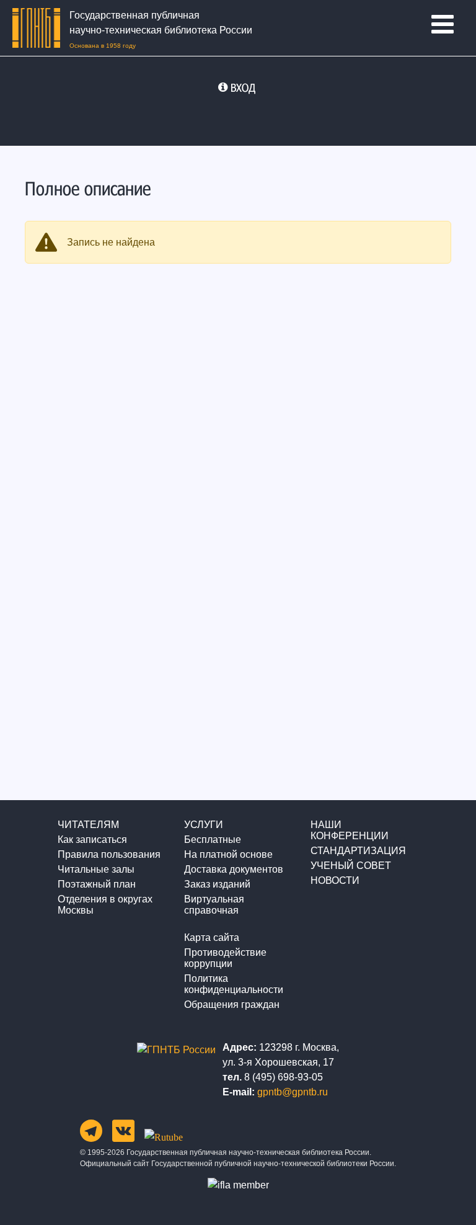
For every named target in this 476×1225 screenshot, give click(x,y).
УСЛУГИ (203, 824)
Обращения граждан (232, 1004)
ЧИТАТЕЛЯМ (88, 824)
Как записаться (92, 839)
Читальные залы (96, 869)
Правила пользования (109, 854)
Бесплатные (212, 839)
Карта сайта (211, 937)
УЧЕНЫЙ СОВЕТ (351, 865)
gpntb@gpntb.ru (292, 1092)
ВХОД (243, 87)
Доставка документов (233, 869)
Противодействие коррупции (225, 958)
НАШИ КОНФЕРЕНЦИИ (350, 830)
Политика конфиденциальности (233, 984)
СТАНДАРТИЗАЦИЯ (358, 850)
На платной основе (228, 854)
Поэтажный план (97, 884)
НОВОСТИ (335, 880)
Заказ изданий (217, 884)
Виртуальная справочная (214, 904)
